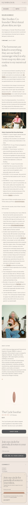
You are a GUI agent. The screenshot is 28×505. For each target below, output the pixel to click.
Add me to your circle (14, 455)
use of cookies (13, 497)
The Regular (4, 471)
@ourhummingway (19, 201)
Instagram (4, 468)
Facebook (4, 469)
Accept (7, 500)
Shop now (14, 431)
